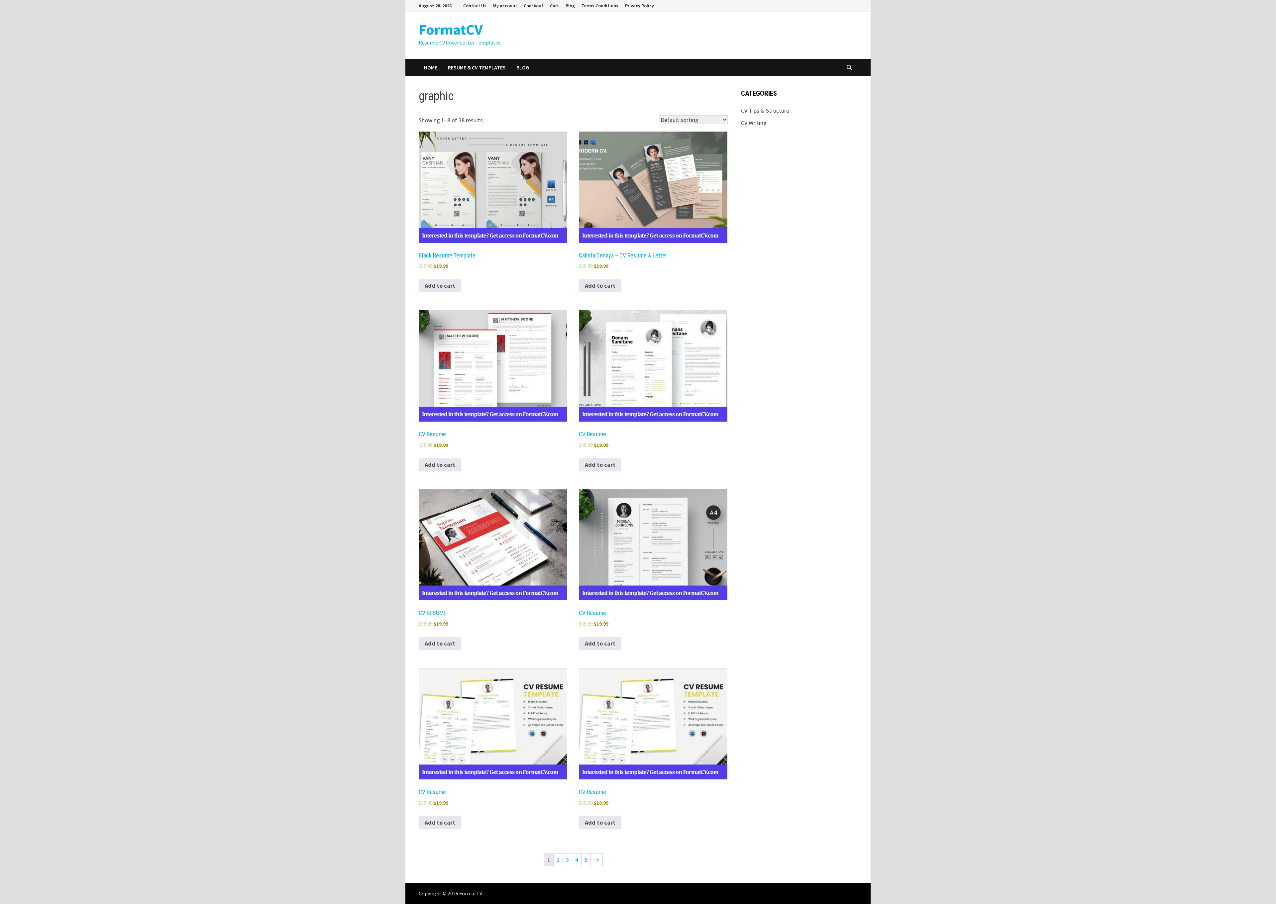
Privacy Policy (639, 6)
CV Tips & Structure (765, 110)
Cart (554, 6)
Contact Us (474, 6)
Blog (570, 6)
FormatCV (450, 29)
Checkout (533, 6)
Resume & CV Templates (477, 67)
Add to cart (440, 285)
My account (505, 6)
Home (430, 67)
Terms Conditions (600, 6)
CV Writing (754, 123)
